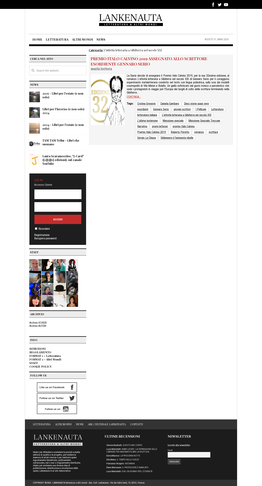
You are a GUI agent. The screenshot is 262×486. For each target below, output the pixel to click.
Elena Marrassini (113, 467)
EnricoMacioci (112, 455)
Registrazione (42, 235)
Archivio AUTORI (37, 326)
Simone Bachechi (114, 445)
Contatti (136, 424)
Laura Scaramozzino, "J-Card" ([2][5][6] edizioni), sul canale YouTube (63, 159)
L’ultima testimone (147, 120)
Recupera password (45, 238)
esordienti (142, 109)
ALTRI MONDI (82, 39)
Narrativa (142, 126)
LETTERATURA (57, 39)
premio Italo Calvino (184, 126)
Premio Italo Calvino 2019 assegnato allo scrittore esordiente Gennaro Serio (149, 61)
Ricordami (44, 228)
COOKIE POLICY (40, 366)
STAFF (33, 363)
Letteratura (217, 109)
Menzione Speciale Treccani (204, 120)
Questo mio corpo (132, 445)
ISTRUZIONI (37, 348)
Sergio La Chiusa (146, 137)
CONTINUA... (134, 96)
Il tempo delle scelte (128, 459)
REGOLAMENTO (40, 352)
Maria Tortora (101, 68)
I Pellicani (201, 109)
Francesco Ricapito (115, 463)
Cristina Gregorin (146, 103)
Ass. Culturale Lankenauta (107, 424)
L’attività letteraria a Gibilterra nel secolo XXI (186, 115)
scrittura (213, 132)
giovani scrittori (182, 109)
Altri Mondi (63, 424)
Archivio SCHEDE (38, 322)
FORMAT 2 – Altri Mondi (45, 359)
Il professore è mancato (135, 467)
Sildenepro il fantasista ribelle (177, 137)
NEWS (100, 39)
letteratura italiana (147, 115)
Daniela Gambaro (169, 103)
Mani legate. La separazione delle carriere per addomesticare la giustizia (131, 450)
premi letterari (160, 126)
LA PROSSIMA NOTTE (130, 455)
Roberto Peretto (180, 132)
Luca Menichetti (113, 449)
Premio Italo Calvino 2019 (151, 132)
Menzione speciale (173, 120)
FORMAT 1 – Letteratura (45, 356)
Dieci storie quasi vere (196, 103)
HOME (37, 39)
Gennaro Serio (161, 109)
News (79, 424)
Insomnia (130, 463)
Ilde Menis (111, 459)
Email (170, 450)
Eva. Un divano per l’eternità (137, 471)
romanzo (199, 132)
